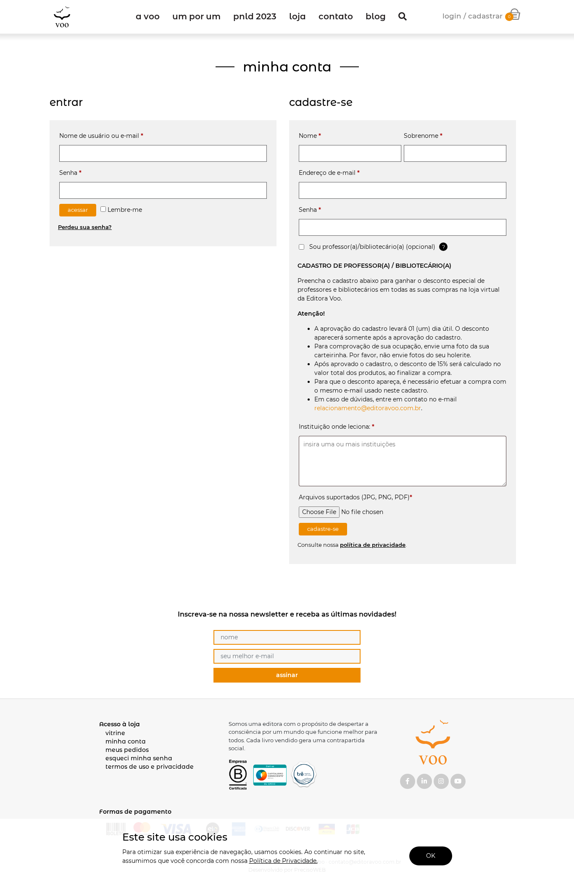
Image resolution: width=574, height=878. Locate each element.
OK (430, 856)
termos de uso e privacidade (149, 766)
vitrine (115, 733)
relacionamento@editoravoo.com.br (367, 408)
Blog (376, 16)
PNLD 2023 (254, 16)
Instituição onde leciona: (336, 426)
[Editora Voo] (62, 17)
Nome (310, 136)
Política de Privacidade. (283, 861)
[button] (402, 17)
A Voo (148, 16)
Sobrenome (423, 136)
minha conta (125, 741)
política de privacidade (372, 544)
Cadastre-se (323, 528)
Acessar (78, 209)
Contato (336, 16)
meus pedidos (127, 750)
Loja (297, 16)
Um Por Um (196, 16)
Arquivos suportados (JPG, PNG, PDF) (355, 497)
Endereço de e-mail (329, 173)
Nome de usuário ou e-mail (101, 136)
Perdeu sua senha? (85, 227)
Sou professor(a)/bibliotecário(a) (371, 246)
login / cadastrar (472, 16)
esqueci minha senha (138, 758)
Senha (70, 173)
